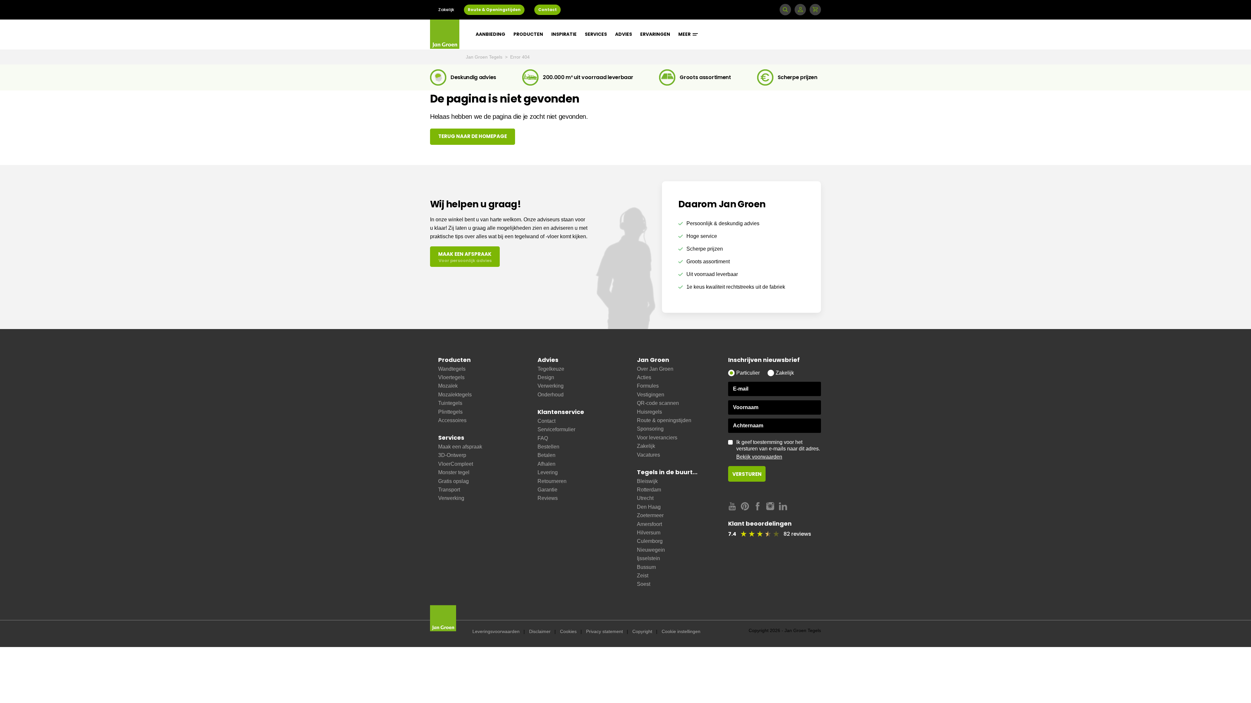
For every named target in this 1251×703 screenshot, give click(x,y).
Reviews (548, 498)
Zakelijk (446, 10)
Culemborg (650, 541)
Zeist (642, 575)
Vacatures (648, 455)
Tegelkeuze (551, 369)
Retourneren (552, 481)
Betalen (546, 455)
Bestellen (548, 446)
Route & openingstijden (664, 420)
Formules (648, 386)
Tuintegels (450, 403)
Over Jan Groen (655, 369)
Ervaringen (655, 34)
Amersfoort (649, 524)
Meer (685, 34)
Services (596, 34)
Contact (547, 9)
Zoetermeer (650, 515)
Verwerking (451, 498)
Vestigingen (650, 394)
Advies (623, 34)
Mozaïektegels (455, 394)
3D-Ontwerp (452, 455)
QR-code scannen (658, 403)
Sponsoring (650, 429)
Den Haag (649, 507)
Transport (449, 489)
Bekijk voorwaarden (759, 457)
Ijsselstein (648, 558)
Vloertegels (451, 377)
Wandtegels (452, 369)
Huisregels (649, 412)
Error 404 (520, 57)
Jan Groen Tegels (485, 57)
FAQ (543, 438)
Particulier (748, 373)
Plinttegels (450, 412)
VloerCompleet (455, 464)
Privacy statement (604, 631)
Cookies (568, 631)
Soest (643, 584)
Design (546, 377)
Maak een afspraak (460, 446)
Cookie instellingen (681, 631)
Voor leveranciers (657, 437)
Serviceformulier (556, 429)
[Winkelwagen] (815, 9)
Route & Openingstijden (494, 9)
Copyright (642, 631)
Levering (548, 472)
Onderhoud (551, 394)
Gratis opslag (453, 481)
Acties (644, 377)
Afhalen (546, 464)
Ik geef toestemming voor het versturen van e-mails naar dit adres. (778, 449)
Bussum (646, 567)
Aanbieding (490, 34)
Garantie (547, 489)
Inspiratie (564, 34)
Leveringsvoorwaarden (496, 631)
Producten (528, 34)
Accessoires (452, 420)
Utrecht (645, 498)
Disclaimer (540, 631)
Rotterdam (649, 489)
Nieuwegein (651, 550)
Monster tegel (453, 472)
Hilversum (648, 532)
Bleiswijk (647, 481)
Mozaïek (448, 386)
